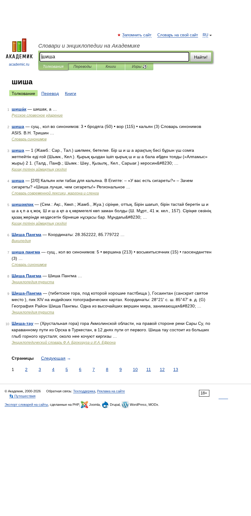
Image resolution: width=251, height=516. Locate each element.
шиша (18, 126)
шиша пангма (26, 251)
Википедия (21, 241)
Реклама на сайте (111, 391)
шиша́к (19, 109)
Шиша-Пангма (27, 293)
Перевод (50, 93)
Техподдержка (84, 391)
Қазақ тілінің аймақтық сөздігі (39, 169)
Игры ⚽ (139, 66)
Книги (111, 66)
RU (205, 35)
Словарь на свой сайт (177, 35)
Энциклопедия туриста (33, 282)
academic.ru (19, 64)
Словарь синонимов (29, 139)
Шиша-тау (22, 323)
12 (162, 369)
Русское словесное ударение (37, 115)
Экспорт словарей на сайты (26, 404)
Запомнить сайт (137, 35)
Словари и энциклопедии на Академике (89, 46)
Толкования (53, 66)
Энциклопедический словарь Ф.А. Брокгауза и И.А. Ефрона (64, 342)
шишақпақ (22, 204)
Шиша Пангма (26, 234)
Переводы (82, 66)
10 (135, 369)
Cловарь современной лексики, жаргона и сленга (55, 193)
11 (148, 369)
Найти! (201, 57)
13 (175, 369)
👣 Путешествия (22, 396)
